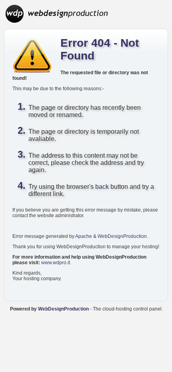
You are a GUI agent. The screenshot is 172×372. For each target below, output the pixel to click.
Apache (83, 236)
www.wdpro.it (55, 262)
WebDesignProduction (122, 236)
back (102, 186)
